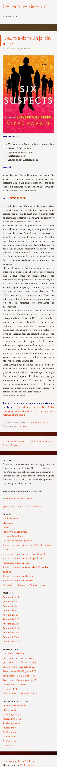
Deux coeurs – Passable (14, 684)
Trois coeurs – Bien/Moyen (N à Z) (20, 680)
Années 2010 (9, 740)
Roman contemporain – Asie (17, 562)
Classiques (8, 522)
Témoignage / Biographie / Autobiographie (24, 584)
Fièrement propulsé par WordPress (18, 761)
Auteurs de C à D (11, 601)
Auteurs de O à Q (11, 628)
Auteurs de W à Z (11, 641)
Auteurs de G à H (11, 610)
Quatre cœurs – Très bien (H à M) (19, 662)
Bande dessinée (11, 518)
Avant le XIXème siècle (14, 705)
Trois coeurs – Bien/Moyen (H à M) (20, 675)
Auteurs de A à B (11, 597)
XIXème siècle (10, 709)
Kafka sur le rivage (42, 441)
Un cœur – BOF (10, 688)
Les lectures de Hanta (26, 6)
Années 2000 (9, 736)
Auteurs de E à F (11, 605)
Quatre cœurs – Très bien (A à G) (19, 657)
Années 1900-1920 (12, 714)
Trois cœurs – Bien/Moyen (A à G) (19, 671)
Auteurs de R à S (11, 632)
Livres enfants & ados (14, 536)
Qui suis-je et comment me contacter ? (22, 506)
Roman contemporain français (18, 580)
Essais (6, 527)
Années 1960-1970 (12, 723)
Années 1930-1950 (12, 718)
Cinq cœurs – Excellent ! (14, 653)
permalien (23, 426)
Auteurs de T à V (11, 636)
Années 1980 (9, 727)
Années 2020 (9, 745)
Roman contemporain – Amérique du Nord (24, 553)
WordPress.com (26, 765)
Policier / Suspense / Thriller (17, 540)
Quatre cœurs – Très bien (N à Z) (19, 666)
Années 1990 (9, 732)
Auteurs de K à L (11, 619)
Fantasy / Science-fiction (15, 531)
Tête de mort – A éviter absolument (20, 693)
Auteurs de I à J (10, 614)
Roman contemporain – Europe (18, 576)
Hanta (27, 48)
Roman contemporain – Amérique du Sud (23, 558)
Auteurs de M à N (11, 623)
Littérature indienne (39, 422)
